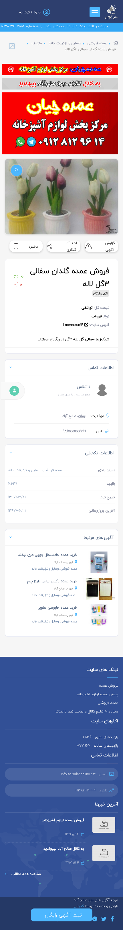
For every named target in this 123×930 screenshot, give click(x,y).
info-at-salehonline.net (78, 774)
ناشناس (83, 386)
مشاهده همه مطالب (25, 874)
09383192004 (85, 790)
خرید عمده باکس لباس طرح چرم (52, 581)
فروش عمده (108, 685)
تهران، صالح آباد (63, 562)
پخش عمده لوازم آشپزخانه (97, 694)
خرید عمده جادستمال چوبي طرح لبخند (47, 555)
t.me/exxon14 (73, 325)
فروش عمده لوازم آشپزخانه (63, 820)
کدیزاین (79, 906)
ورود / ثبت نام (30, 12)
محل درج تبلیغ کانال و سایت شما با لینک (86, 711)
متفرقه (37, 43)
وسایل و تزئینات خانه (65, 43)
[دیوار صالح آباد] (60, 84)
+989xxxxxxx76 (74, 431)
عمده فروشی (97, 43)
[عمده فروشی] (60, 69)
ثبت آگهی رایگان (61, 914)
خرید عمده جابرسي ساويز (57, 607)
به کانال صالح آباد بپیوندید (63, 848)
